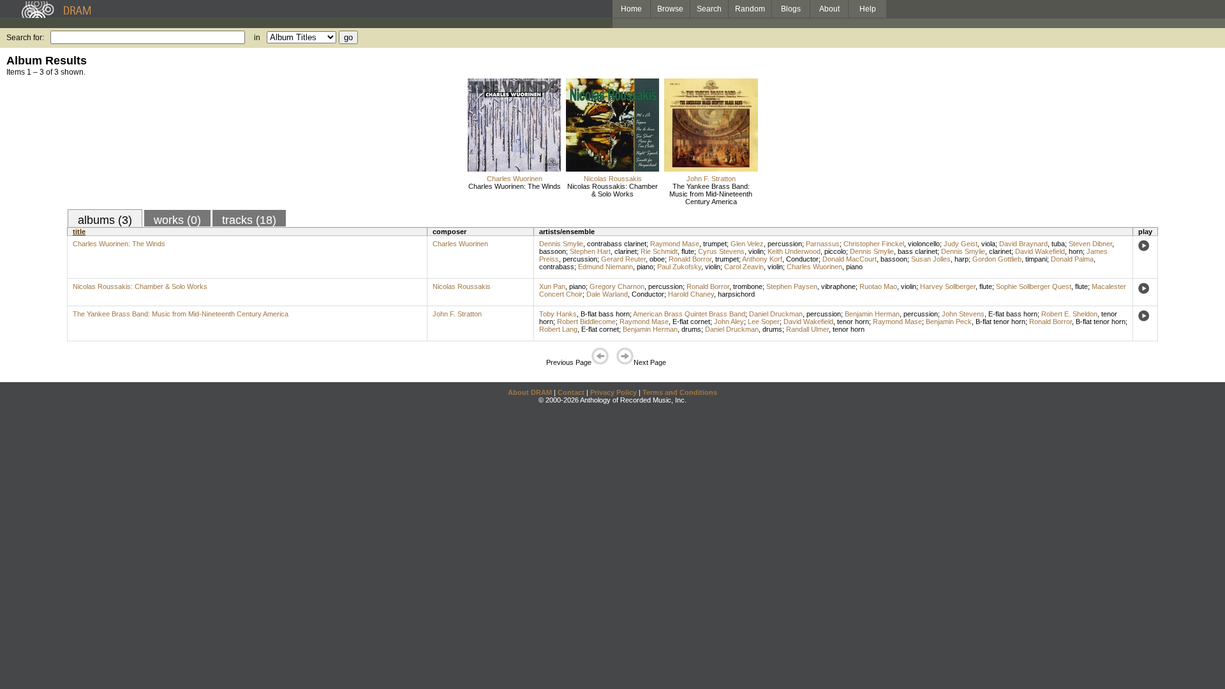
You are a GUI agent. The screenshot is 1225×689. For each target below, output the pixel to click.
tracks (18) (249, 220)
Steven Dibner (1090, 244)
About (829, 8)
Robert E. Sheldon (1069, 314)
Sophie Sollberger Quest (1033, 286)
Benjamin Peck (949, 321)
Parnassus (823, 244)
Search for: (25, 37)
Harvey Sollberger (948, 286)
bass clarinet (917, 251)
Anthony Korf (762, 259)
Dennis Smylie (561, 244)
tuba (1058, 244)
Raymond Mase (674, 244)
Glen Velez (747, 244)
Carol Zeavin (744, 266)
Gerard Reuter (623, 259)
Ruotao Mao (878, 286)
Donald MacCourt (849, 259)
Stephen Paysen (791, 286)
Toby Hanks (558, 314)
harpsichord (736, 294)
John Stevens (963, 314)
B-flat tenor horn (1000, 321)
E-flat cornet (691, 321)
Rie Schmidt (659, 251)
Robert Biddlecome (586, 321)
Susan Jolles (931, 259)
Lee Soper (764, 321)
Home (631, 8)
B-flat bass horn (605, 314)
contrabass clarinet (616, 244)
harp (961, 259)
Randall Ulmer (807, 329)
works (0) (177, 220)
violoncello (924, 244)
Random (750, 8)
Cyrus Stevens (721, 251)
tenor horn (853, 321)
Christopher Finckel (873, 244)
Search (709, 8)
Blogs (791, 8)
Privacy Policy (613, 392)
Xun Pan (552, 286)
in (257, 37)
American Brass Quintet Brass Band (689, 314)
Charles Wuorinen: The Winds (514, 186)
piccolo (835, 251)
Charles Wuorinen (514, 178)
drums (691, 329)
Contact (571, 392)
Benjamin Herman (872, 314)
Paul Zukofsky (679, 266)
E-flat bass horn (1012, 314)
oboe (657, 259)
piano (645, 266)
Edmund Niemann (605, 266)
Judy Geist (960, 244)
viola (988, 244)
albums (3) (105, 220)
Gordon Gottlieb (996, 259)
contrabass (556, 266)
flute (687, 251)
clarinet (625, 251)
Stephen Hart (590, 251)
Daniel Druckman (776, 314)
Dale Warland (607, 294)
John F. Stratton (711, 178)
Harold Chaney (691, 294)
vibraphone (838, 286)
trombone (747, 286)
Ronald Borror (690, 259)
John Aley (729, 321)
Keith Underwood (794, 251)
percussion (785, 244)
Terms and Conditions (679, 392)
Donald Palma (1072, 259)
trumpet (715, 244)
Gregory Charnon (617, 286)
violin (756, 251)
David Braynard (1023, 244)
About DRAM (530, 392)
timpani (1036, 259)
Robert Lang (558, 329)
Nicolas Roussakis (613, 178)
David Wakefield (1040, 251)
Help (867, 8)
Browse (670, 8)
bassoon (552, 251)
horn (1076, 251)
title (79, 231)
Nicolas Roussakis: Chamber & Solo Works (612, 190)
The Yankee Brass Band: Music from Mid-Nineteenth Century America (710, 193)
